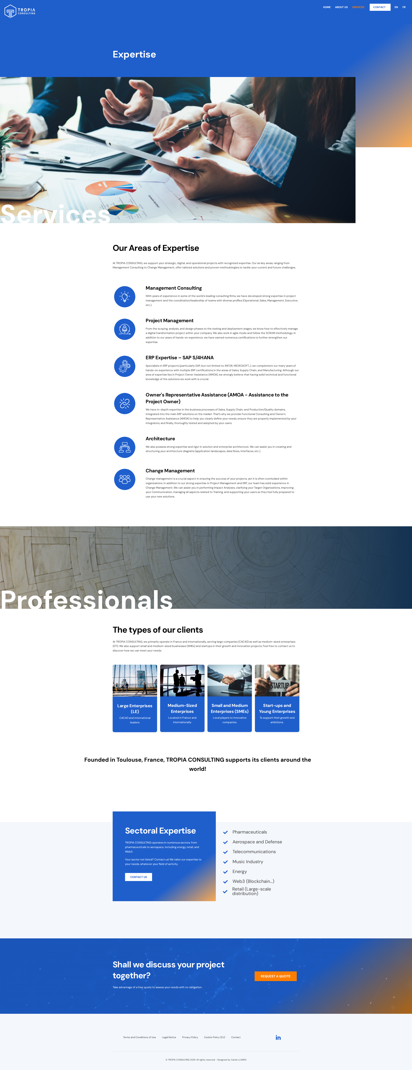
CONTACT (379, 7)
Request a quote (275, 976)
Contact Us (138, 877)
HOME (327, 7)
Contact (236, 1037)
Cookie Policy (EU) (214, 1037)
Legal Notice (169, 1037)
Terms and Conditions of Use (139, 1037)
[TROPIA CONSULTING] (20, 16)
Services (358, 7)
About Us (341, 7)
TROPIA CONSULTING (178, 1059)
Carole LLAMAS (238, 1059)
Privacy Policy (190, 1037)
